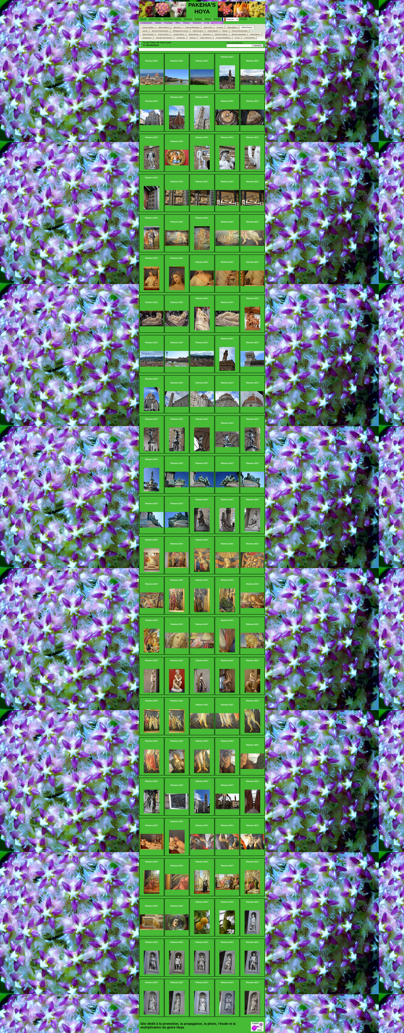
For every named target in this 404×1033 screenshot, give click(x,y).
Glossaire (188, 19)
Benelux (177, 27)
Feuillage (168, 23)
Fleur (178, 23)
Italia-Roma (193, 34)
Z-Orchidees (249, 38)
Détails (158, 23)
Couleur (243, 19)
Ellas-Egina (232, 27)
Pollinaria (197, 23)
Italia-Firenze (247, 27)
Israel (145, 31)
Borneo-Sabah (221, 34)
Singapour (147, 38)
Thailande (181, 38)
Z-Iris (237, 38)
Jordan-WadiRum (223, 38)
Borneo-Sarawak (239, 34)
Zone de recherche (234, 43)
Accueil (143, 19)
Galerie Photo (155, 19)
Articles (208, 19)
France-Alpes (148, 27)
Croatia (220, 27)
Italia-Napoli (213, 31)
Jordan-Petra (178, 34)
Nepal (225, 31)
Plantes (186, 23)
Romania (207, 34)
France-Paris (163, 34)
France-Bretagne (192, 27)
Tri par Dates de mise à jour (157, 42)
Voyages (217, 22)
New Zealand (148, 34)
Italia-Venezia (205, 38)
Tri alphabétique (151, 45)
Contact (217, 19)
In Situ (207, 23)
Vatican (193, 38)
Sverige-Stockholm (164, 38)
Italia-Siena (255, 34)
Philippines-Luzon (180, 31)
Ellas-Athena (164, 27)
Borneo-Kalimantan (160, 31)
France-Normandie (239, 31)
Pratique (198, 19)
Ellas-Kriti (208, 27)
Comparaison (146, 23)
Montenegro (198, 31)
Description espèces (172, 19)
